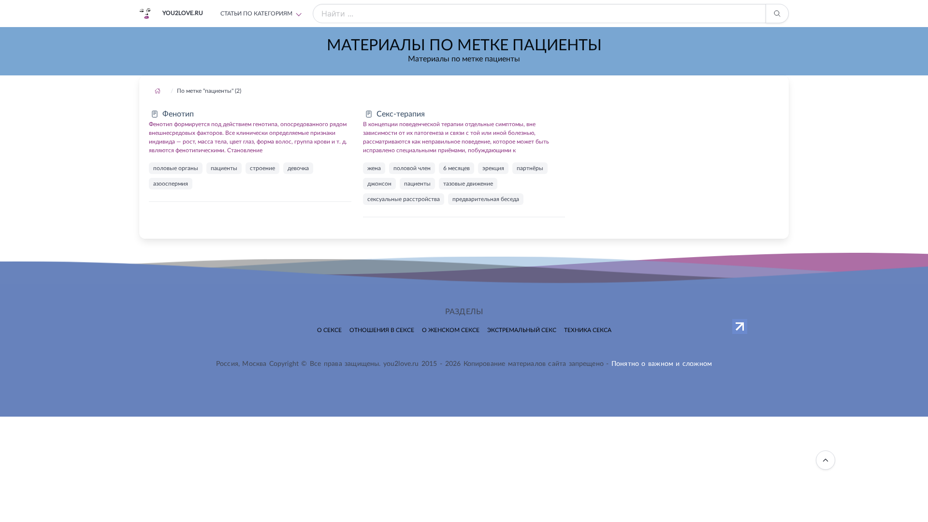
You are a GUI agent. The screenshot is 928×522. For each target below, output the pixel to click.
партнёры (530, 168)
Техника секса (587, 330)
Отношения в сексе (381, 330)
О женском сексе (450, 330)
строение (262, 168)
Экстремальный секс (521, 330)
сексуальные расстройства (403, 199)
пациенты (224, 168)
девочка (298, 168)
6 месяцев (456, 168)
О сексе (329, 330)
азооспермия (170, 184)
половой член (412, 168)
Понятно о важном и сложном (661, 364)
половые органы (175, 168)
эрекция (493, 168)
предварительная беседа (485, 199)
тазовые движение (468, 184)
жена (374, 168)
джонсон (379, 184)
